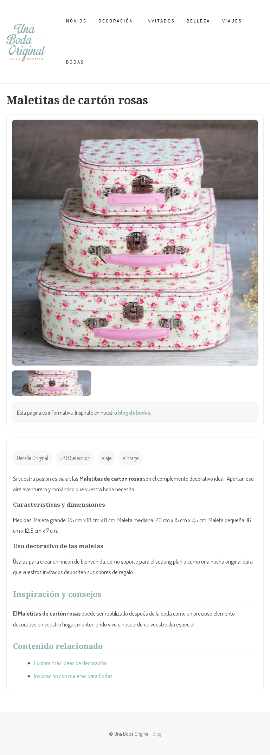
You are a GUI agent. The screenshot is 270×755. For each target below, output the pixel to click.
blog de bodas (134, 412)
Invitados (160, 21)
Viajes (232, 21)
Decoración (116, 21)
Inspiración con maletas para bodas (73, 676)
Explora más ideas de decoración (70, 663)
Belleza (198, 21)
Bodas (75, 62)
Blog (157, 733)
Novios (76, 21)
